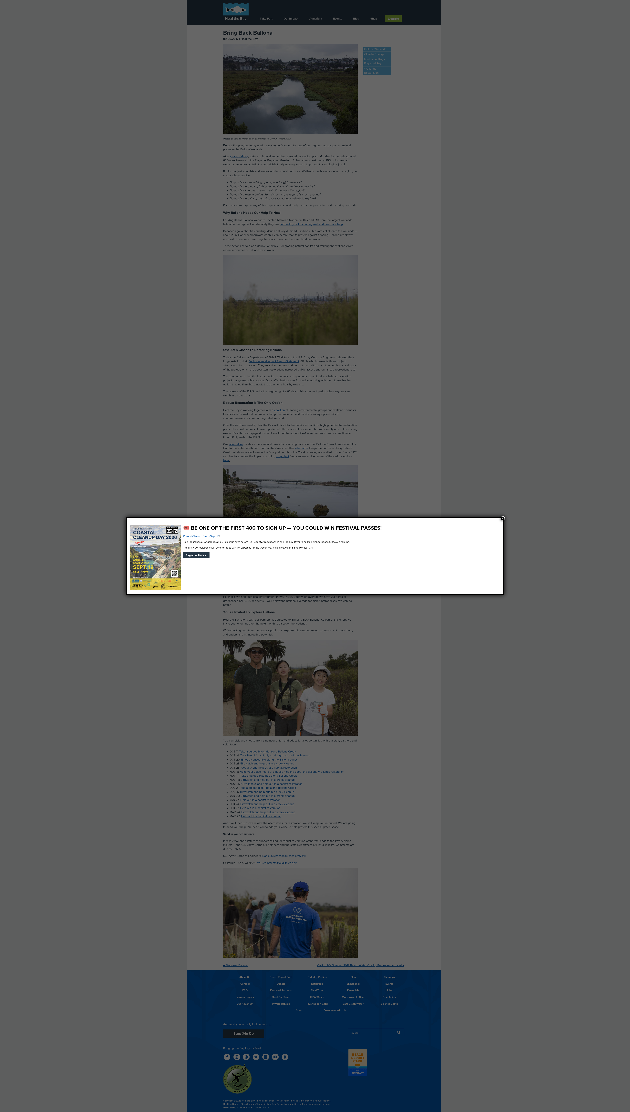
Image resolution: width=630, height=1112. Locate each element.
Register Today (196, 555)
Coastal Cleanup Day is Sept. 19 (201, 536)
